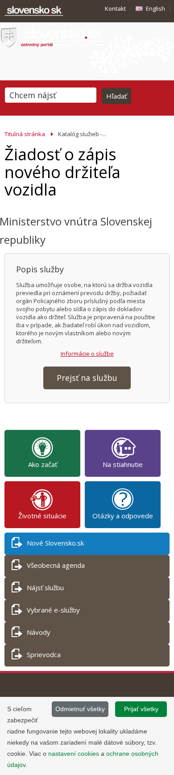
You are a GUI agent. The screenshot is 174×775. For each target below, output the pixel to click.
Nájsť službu (45, 587)
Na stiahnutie (123, 464)
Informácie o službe (87, 354)
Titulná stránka (24, 134)
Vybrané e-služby (53, 609)
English (155, 8)
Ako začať (42, 464)
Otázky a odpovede (122, 515)
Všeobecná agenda (56, 565)
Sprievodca (44, 654)
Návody (38, 632)
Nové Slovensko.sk (55, 542)
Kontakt (115, 8)
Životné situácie (42, 515)
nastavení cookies (73, 753)
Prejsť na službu (87, 377)
